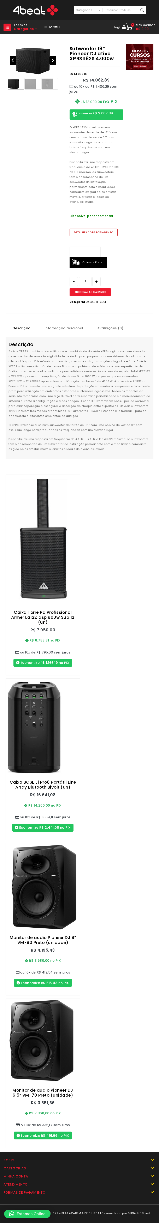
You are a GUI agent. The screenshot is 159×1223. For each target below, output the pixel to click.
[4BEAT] (35, 10)
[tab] (22, 328)
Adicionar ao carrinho (90, 292)
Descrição (22, 328)
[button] (13, 60)
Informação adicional (64, 328)
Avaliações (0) (110, 328)
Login (118, 27)
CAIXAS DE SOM (96, 302)
